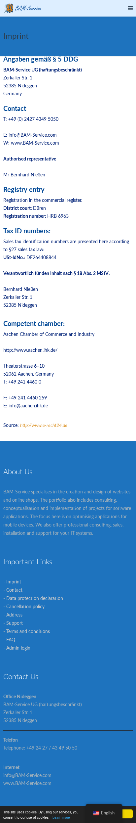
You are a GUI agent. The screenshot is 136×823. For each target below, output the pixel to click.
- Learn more (60, 817)
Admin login (18, 648)
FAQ (10, 640)
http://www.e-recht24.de (43, 425)
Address (14, 615)
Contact (14, 590)
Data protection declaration (34, 598)
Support (14, 623)
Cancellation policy (25, 607)
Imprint (13, 582)
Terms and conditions (28, 631)
